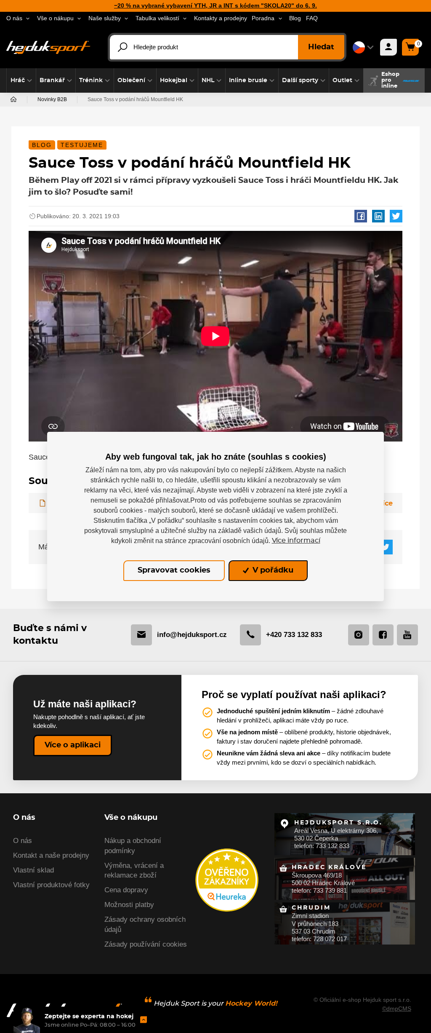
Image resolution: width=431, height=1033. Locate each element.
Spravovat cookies (174, 571)
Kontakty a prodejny (220, 18)
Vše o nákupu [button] (55, 18)
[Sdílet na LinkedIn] (378, 216)
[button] (21, 80)
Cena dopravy (126, 890)
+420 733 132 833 (294, 635)
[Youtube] (407, 634)
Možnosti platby (129, 905)
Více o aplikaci (73, 745)
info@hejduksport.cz (192, 635)
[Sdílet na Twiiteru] (396, 216)
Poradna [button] (263, 18)
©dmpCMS (396, 1008)
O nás (22, 841)
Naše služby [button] (104, 18)
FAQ (312, 18)
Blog (295, 18)
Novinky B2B (52, 99)
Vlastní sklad (33, 870)
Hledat (321, 47)
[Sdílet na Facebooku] (360, 216)
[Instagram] (358, 634)
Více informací (296, 540)
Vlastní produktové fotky (51, 885)
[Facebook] (383, 634)
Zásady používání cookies (145, 944)
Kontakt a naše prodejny (51, 855)
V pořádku (271, 571)
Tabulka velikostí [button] (157, 18)
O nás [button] (14, 18)
